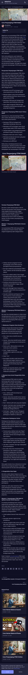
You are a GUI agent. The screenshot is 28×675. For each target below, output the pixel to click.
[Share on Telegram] (16, 569)
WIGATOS (8, 1)
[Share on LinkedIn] (8, 569)
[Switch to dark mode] (25, 2)
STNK (24, 37)
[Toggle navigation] (2, 2)
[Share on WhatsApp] (14, 569)
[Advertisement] (14, 188)
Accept (7, 672)
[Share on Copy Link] (22, 569)
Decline (20, 672)
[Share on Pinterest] (11, 569)
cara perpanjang (14, 556)
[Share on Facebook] (3, 569)
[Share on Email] (19, 569)
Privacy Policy (17, 668)
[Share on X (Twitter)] (5, 569)
